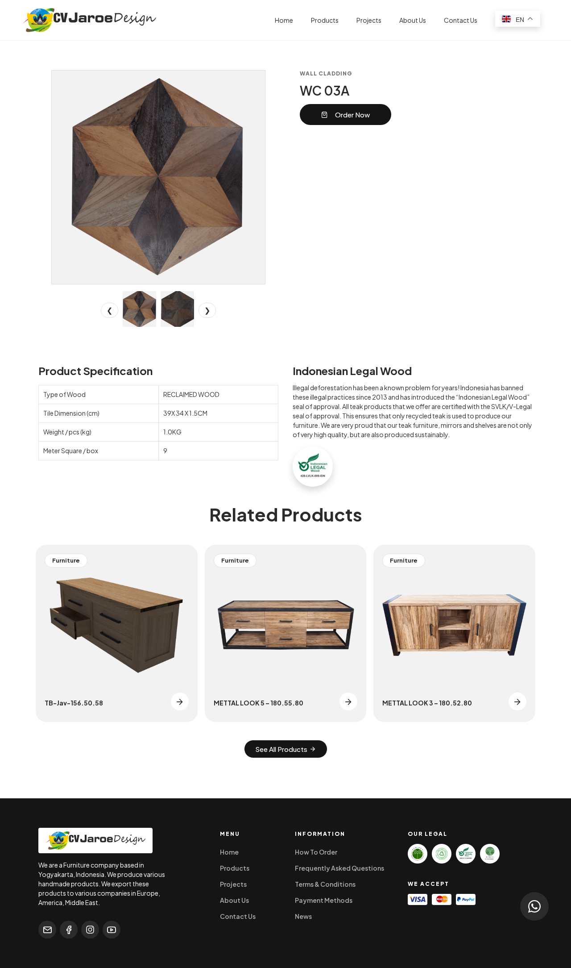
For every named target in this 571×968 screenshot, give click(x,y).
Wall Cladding (326, 73)
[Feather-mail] (47, 930)
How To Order (316, 852)
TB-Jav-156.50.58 (74, 703)
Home (284, 20)
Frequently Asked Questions (339, 868)
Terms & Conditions (325, 884)
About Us (412, 20)
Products (325, 20)
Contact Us (460, 20)
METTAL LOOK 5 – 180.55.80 (258, 703)
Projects (368, 20)
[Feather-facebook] (69, 930)
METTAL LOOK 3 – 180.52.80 (427, 703)
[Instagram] (90, 930)
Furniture (66, 560)
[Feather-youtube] (111, 930)
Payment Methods (323, 900)
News (303, 916)
